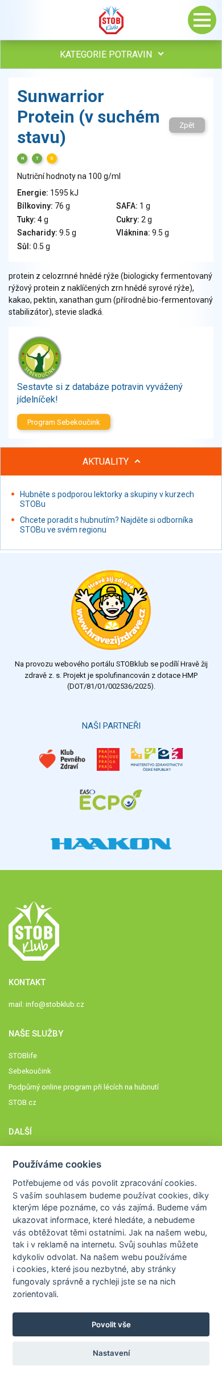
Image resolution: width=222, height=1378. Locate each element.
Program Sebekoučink (63, 422)
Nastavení (111, 1352)
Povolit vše (111, 1324)
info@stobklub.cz (55, 1004)
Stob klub (111, 20)
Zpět (187, 125)
